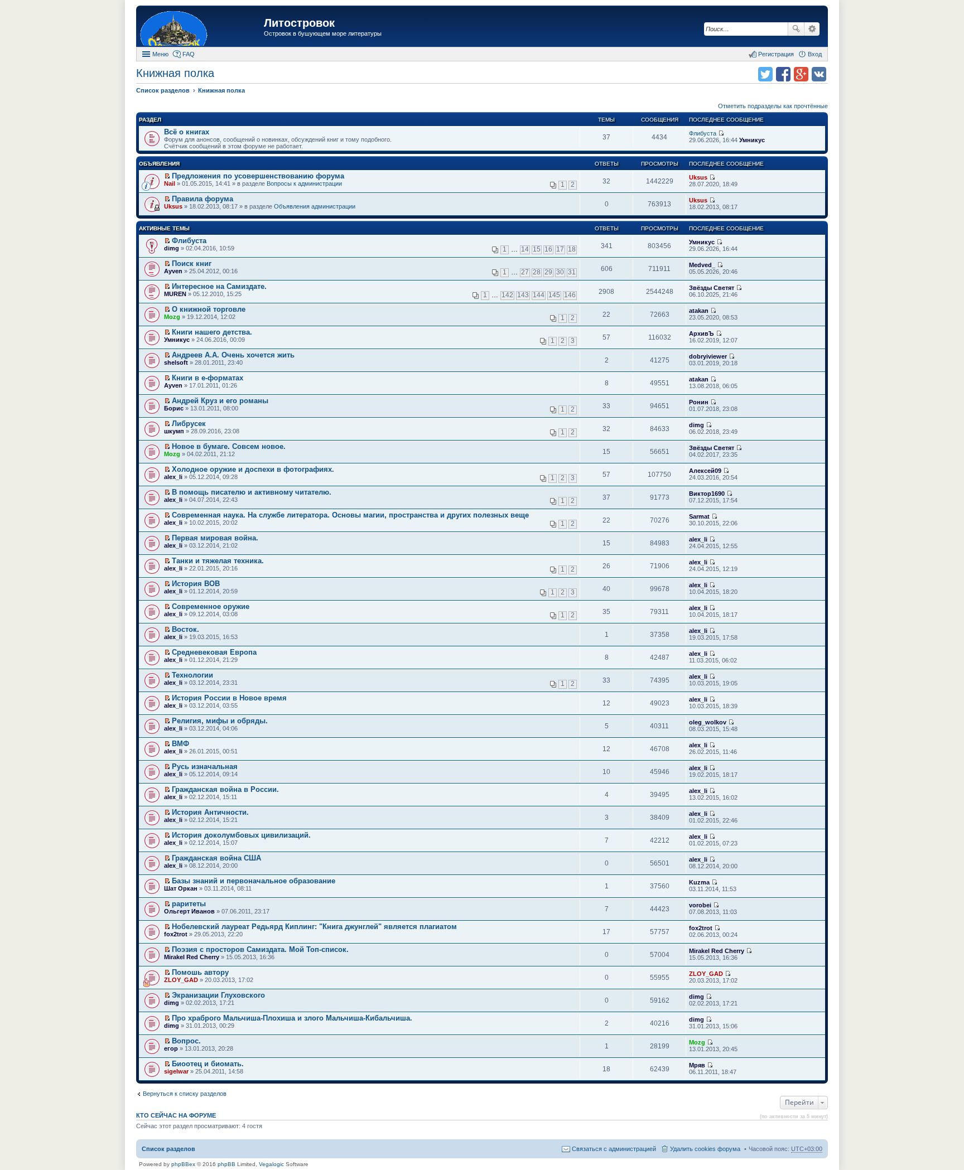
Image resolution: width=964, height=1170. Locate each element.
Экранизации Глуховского (218, 995)
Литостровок (299, 23)
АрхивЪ (701, 333)
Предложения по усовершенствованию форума (258, 176)
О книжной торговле (208, 309)
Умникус (752, 140)
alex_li (173, 476)
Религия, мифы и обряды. (220, 721)
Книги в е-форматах (207, 378)
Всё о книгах (186, 132)
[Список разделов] (201, 27)
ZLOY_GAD (181, 979)
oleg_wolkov (707, 722)
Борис (174, 408)
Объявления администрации (314, 206)
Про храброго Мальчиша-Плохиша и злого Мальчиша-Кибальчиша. (292, 1018)
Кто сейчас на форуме (176, 1115)
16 (548, 249)
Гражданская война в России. (225, 789)
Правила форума (202, 199)
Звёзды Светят (711, 287)
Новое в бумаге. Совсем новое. (229, 446)
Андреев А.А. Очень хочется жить (233, 355)
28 (537, 272)
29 (548, 272)
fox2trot (175, 934)
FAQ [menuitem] (188, 54)
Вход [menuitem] (815, 54)
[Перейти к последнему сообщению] (721, 133)
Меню (160, 54)
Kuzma (699, 882)
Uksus (698, 177)
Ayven (173, 271)
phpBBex (183, 1164)
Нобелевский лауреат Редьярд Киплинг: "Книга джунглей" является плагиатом (314, 926)
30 (560, 272)
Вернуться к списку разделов (184, 1093)
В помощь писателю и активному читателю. (251, 492)
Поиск (796, 29)
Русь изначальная (205, 766)
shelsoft (176, 362)
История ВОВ (196, 583)
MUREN (175, 294)
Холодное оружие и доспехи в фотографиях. (253, 469)
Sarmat (699, 516)
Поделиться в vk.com (819, 74)
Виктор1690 (707, 493)
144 (538, 295)
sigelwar (176, 1071)
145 (554, 295)
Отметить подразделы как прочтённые (773, 106)
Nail (169, 183)
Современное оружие (210, 606)
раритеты (189, 904)
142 (507, 295)
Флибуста (702, 133)
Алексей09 (705, 470)
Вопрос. (186, 1041)
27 (525, 272)
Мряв (697, 1065)
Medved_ (702, 265)
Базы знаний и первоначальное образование (253, 881)
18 (572, 249)
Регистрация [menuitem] (776, 54)
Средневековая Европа (214, 652)
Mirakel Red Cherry (191, 957)
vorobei (700, 905)
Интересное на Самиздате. (219, 286)
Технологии (192, 675)
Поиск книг (191, 263)
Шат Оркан (180, 888)
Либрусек (189, 423)
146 (570, 295)
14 (525, 249)
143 (523, 295)
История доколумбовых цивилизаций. (241, 835)
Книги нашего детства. (212, 332)
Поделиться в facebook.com (783, 74)
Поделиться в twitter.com (765, 74)
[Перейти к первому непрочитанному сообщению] (167, 176)
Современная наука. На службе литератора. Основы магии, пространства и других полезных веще (350, 515)
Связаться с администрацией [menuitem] (614, 1148)
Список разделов (168, 1148)
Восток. (185, 629)
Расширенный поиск (812, 29)
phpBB (226, 1164)
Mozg (172, 316)
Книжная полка (175, 73)
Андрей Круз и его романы (220, 401)
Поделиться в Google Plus (801, 74)
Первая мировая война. (215, 538)
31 (572, 272)
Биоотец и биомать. (208, 1064)
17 (560, 249)
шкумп (174, 431)
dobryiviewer (708, 356)
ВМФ (180, 743)
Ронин (698, 402)
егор (171, 1048)
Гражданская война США (216, 858)
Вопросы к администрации (304, 183)
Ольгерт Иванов (189, 911)
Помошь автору (200, 972)
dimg (171, 248)
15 (537, 249)
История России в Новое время (229, 698)
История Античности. (210, 812)
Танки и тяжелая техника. (218, 561)
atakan (698, 310)
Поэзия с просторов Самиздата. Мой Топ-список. (260, 949)
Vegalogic (271, 1164)
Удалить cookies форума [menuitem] (705, 1148)
